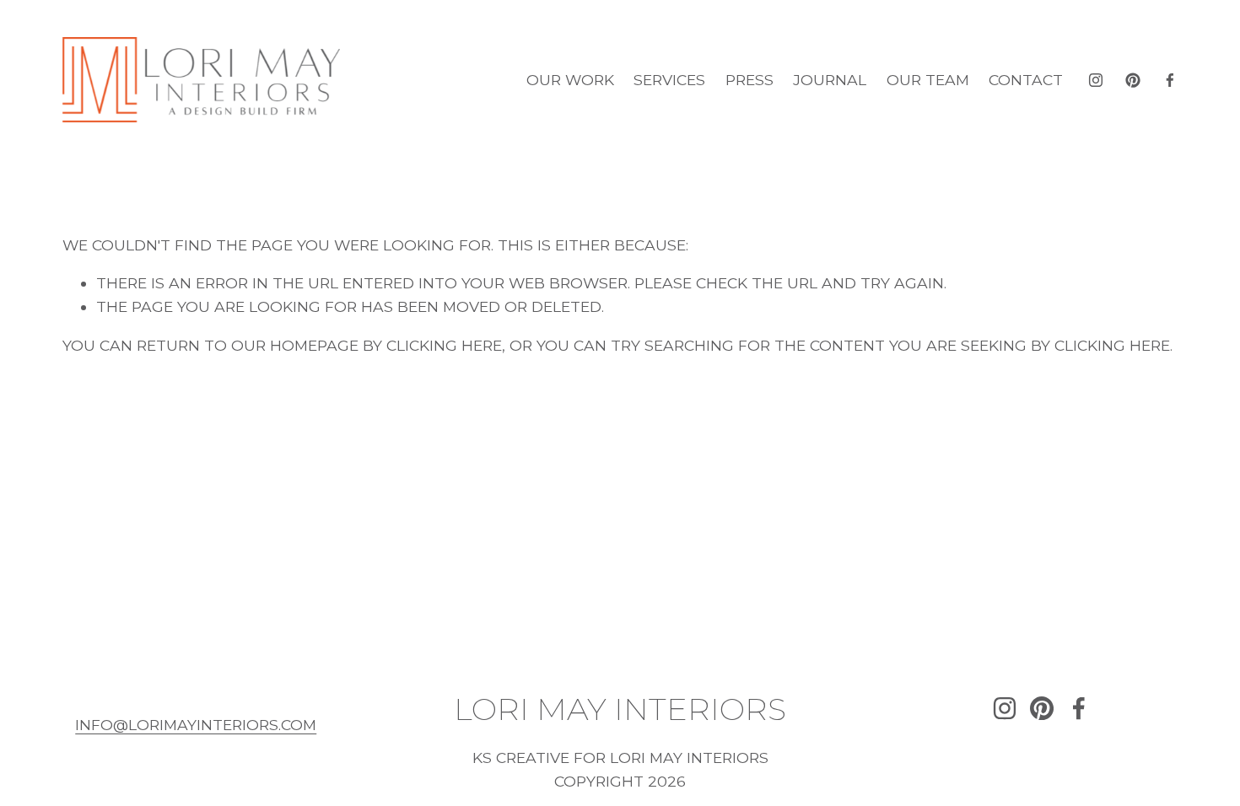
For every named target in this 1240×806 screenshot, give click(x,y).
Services (669, 80)
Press (749, 80)
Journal (829, 80)
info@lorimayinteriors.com (195, 724)
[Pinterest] (1132, 80)
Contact (1026, 80)
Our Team (928, 80)
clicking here (444, 345)
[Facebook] (1170, 80)
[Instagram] (1095, 80)
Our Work (570, 80)
